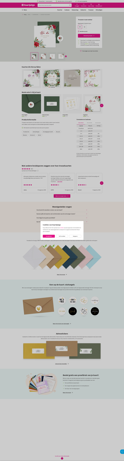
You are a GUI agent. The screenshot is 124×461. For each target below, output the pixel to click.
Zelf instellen (62, 236)
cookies (62, 227)
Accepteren (49, 236)
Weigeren (75, 236)
